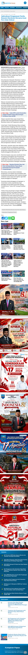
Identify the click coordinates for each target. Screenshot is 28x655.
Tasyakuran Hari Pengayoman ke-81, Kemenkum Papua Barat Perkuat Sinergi (14, 580)
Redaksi (21, 652)
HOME (2, 7)
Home (6, 652)
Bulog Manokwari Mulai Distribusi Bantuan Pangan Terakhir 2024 (15, 594)
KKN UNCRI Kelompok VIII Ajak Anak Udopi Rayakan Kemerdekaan (15, 565)
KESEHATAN (19, 7)
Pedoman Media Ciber (12, 652)
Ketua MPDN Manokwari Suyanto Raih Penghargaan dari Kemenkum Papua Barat (15, 575)
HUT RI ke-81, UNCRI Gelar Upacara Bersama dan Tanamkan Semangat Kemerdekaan (15, 556)
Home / (2, 11)
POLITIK (7, 7)
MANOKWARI (6, 11)
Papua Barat (12, 11)
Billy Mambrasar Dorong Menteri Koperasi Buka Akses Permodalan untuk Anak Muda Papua (14, 589)
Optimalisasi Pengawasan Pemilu (9, 212)
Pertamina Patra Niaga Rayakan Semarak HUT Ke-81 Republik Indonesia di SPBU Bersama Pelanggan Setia (17, 604)
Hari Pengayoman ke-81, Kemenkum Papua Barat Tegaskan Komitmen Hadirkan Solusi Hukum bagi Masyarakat (15, 570)
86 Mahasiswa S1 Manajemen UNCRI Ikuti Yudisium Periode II (15, 584)
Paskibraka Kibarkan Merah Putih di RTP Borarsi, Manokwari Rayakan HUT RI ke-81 (17, 635)
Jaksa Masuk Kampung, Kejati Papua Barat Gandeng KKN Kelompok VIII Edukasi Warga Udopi (15, 560)
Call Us (18, 652)
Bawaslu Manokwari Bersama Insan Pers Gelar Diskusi (13, 209)
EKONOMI (12, 7)
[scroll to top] (25, 653)
